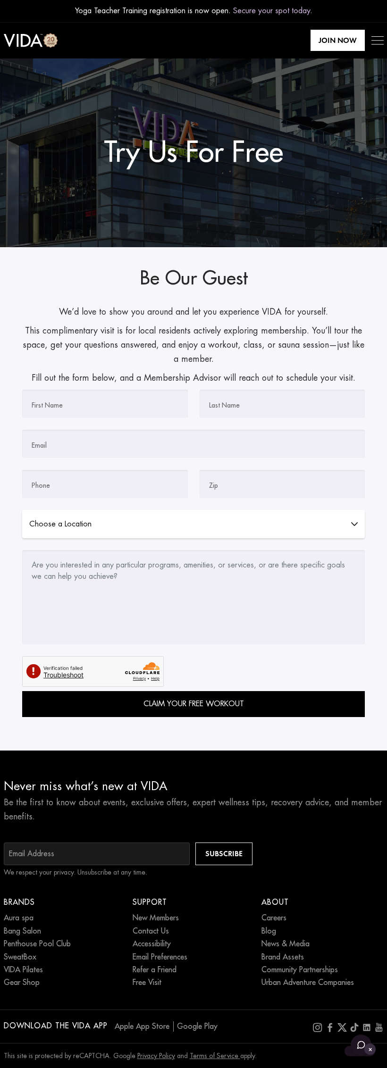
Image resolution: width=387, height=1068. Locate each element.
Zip (213, 485)
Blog (268, 931)
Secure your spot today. (272, 11)
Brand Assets (282, 957)
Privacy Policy (156, 1055)
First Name (47, 405)
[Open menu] (377, 40)
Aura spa (19, 918)
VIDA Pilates (23, 970)
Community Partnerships (299, 970)
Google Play (197, 1026)
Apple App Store (142, 1026)
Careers (273, 918)
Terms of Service (215, 1055)
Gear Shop (22, 982)
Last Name (224, 405)
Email (39, 445)
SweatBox (20, 957)
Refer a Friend (155, 970)
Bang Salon (22, 931)
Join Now (338, 40)
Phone (41, 485)
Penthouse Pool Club (37, 944)
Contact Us (151, 931)
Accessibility (152, 944)
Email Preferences (160, 957)
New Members (156, 918)
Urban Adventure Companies (307, 982)
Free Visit (147, 982)
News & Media (285, 944)
